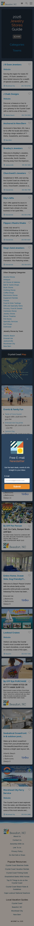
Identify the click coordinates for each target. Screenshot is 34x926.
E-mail (6, 476)
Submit (17, 486)
